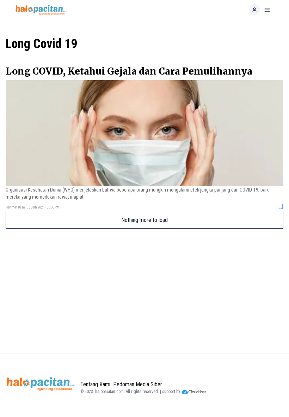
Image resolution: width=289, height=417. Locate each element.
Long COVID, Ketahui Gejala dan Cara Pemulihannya (129, 71)
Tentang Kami (95, 384)
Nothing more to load (144, 220)
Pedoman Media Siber (137, 384)
